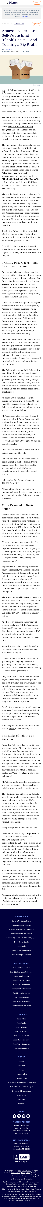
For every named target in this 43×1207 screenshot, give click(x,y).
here (31, 1200)
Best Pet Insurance (21, 1048)
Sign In (37, 2)
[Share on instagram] (23, 1116)
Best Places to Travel (21, 1040)
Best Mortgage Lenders (21, 925)
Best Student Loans (21, 968)
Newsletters (21, 1019)
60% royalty (27, 441)
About (21, 1061)
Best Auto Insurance (21, 985)
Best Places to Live (21, 1036)
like (4, 588)
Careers (21, 1104)
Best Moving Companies (21, 955)
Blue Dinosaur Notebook (15, 173)
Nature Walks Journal (19, 167)
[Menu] (3, 2)
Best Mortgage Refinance (21, 933)
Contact (21, 1066)
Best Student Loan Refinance (21, 972)
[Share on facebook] (14, 1116)
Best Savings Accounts (21, 950)
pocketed (6, 222)
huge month (33, 833)
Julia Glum (8, 49)
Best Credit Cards (21, 942)
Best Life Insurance (21, 997)
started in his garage (13, 284)
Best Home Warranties (21, 1001)
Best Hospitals (21, 1031)
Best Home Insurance (21, 993)
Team (21, 1070)
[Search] (6, 2)
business (28, 852)
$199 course (17, 858)
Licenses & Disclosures (21, 1091)
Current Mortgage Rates (21, 921)
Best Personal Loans (21, 980)
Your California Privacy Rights (21, 1087)
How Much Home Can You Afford (21, 929)
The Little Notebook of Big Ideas (19, 179)
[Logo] (13, 2)
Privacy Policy (21, 1074)
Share (37, 24)
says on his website (26, 252)
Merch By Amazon (27, 327)
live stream (23, 773)
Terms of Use (21, 1078)
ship (24, 324)
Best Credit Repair (21, 976)
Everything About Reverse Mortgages (21, 938)
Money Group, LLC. (24, 1171)
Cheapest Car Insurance (21, 989)
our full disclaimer (30, 1191)
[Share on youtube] (28, 1116)
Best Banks (21, 946)
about (12, 728)
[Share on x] (19, 1116)
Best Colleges (21, 1027)
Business (5, 24)
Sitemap (21, 1099)
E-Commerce (19, 24)
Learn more (24, 17)
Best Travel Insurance (21, 1044)
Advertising (21, 1095)
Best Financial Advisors (21, 1006)
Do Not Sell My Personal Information (21, 1082)
